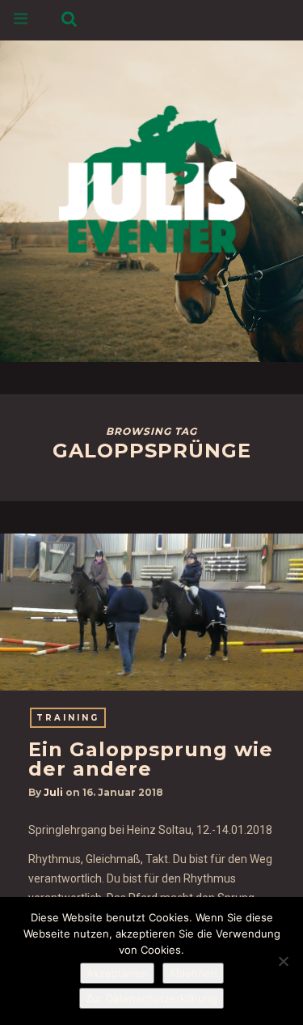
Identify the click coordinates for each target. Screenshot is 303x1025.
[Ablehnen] (283, 961)
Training (67, 717)
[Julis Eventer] (152, 176)
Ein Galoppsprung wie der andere (150, 759)
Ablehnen (193, 973)
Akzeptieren (117, 973)
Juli (53, 792)
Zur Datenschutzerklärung (151, 998)
